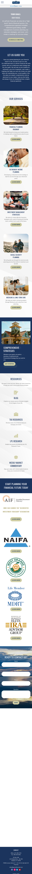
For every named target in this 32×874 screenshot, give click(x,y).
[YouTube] (20, 870)
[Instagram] (15, 870)
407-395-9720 (17, 853)
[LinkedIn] (17, 870)
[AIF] (16, 502)
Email (16, 670)
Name (16, 661)
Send (16, 702)
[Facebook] (12, 870)
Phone (16, 680)
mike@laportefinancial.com (16, 867)
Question (16, 689)
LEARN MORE (16, 519)
